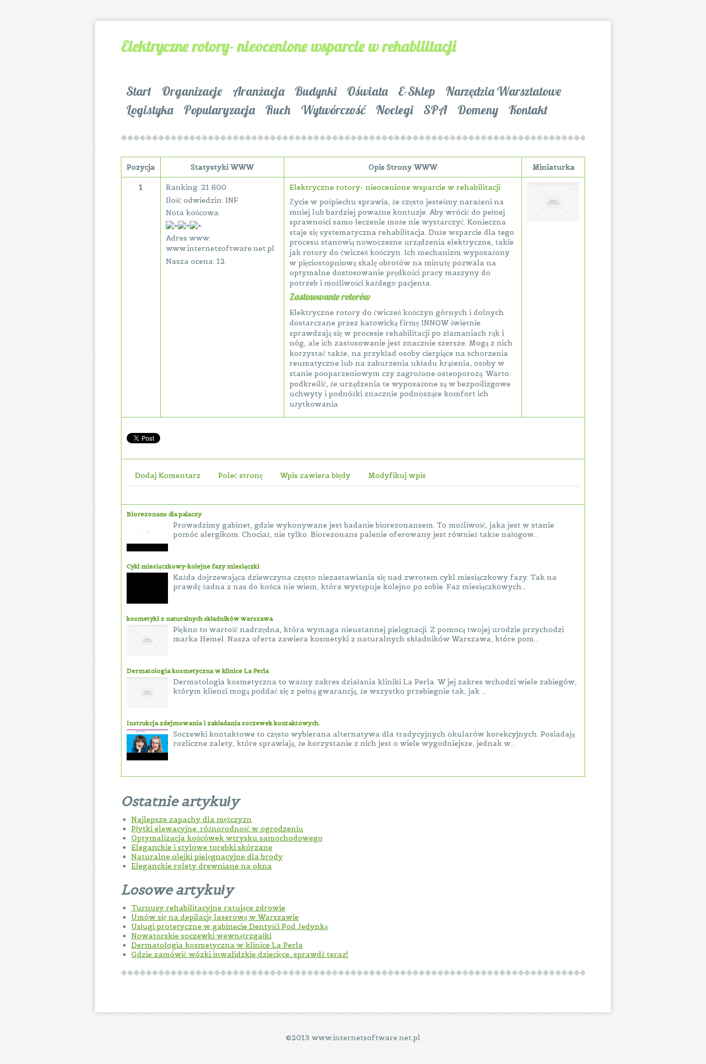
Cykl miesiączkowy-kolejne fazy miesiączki (193, 566)
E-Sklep (416, 91)
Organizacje (192, 91)
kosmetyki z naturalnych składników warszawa (200, 618)
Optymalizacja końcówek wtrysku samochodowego (227, 838)
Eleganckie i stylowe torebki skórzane (201, 847)
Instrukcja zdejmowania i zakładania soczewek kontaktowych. (223, 723)
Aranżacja (258, 91)
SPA (435, 109)
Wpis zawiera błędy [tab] (315, 475)
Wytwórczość (333, 109)
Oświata (367, 91)
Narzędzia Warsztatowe (503, 91)
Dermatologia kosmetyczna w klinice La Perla (198, 671)
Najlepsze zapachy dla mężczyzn (191, 819)
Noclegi (394, 109)
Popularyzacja (219, 109)
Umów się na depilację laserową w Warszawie (215, 917)
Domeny (477, 109)
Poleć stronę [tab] (240, 475)
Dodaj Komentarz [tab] (168, 475)
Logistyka (149, 109)
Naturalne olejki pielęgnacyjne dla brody (207, 856)
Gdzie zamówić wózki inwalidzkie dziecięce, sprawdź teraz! (239, 954)
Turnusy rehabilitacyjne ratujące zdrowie (208, 907)
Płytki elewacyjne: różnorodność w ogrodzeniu (217, 828)
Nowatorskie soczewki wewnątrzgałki (201, 935)
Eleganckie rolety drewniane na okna (201, 866)
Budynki (315, 91)
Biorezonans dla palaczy (164, 514)
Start (138, 91)
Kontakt (528, 109)
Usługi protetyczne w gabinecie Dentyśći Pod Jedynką (229, 926)
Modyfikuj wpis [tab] (397, 475)
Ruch (277, 109)
